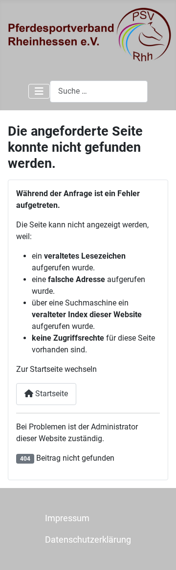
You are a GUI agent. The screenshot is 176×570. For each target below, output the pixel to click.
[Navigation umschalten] (39, 91)
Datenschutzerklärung (88, 540)
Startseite (50, 393)
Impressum (67, 518)
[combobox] (99, 91)
